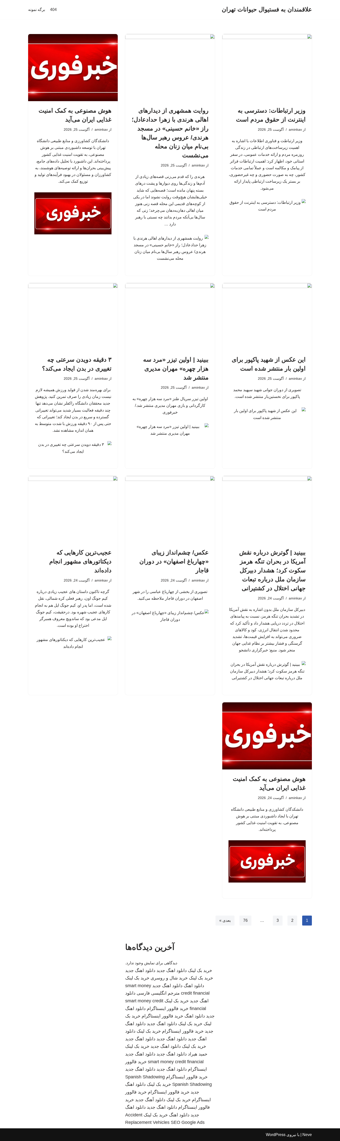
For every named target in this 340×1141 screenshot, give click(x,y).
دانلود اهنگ (194, 985)
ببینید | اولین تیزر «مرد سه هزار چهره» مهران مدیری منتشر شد (176, 368)
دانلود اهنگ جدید (172, 970)
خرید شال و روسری (169, 977)
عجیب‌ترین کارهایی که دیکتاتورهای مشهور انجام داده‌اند (80, 561)
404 (53, 9)
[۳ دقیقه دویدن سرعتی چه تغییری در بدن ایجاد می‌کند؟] (73, 316)
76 (245, 920)
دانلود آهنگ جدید (150, 1099)
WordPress (275, 1135)
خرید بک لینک (200, 970)
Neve (307, 1135)
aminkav (295, 129)
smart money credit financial (176, 1061)
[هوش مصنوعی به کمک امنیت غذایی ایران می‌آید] (73, 67)
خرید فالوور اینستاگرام (167, 1008)
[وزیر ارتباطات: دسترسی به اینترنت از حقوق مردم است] (267, 67)
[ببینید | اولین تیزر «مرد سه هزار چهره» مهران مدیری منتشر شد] (170, 316)
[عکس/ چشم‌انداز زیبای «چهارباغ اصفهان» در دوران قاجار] (170, 509)
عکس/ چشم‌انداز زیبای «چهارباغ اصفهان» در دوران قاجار (174, 561)
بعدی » (225, 920)
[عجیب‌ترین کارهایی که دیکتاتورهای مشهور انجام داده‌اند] (73, 509)
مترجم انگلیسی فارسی (158, 993)
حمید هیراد (197, 1054)
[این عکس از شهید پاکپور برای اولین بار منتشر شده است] (267, 316)
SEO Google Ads (188, 1122)
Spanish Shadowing (145, 1076)
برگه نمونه (36, 9)
